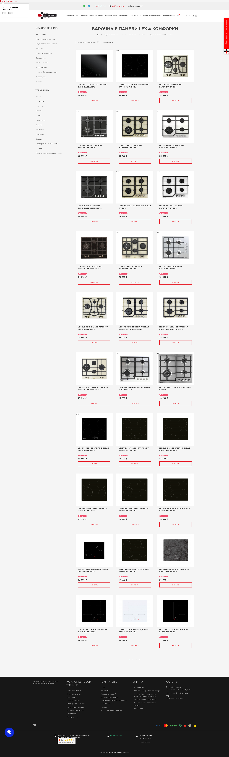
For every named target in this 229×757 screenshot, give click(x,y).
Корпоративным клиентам (46, 144)
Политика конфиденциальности (49, 153)
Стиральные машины (76, 707)
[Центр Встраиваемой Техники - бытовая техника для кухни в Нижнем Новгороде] (47, 16)
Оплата (39, 125)
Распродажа (72, 15)
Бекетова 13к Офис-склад (177, 693)
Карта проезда (75, 737)
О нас (38, 115)
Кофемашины (41, 67)
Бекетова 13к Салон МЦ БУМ (179, 690)
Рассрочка (138, 708)
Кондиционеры (42, 63)
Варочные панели (75, 694)
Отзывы (39, 148)
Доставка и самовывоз (110, 697)
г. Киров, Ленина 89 (175, 699)
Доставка (40, 134)
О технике (40, 101)
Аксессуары (41, 77)
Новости (39, 106)
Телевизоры (168, 15)
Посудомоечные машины (78, 704)
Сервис (39, 139)
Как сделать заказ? (108, 694)
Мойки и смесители (151, 15)
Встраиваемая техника (91, 15)
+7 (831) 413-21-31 (100, 6)
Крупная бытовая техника (116, 15)
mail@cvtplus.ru (118, 6)
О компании (105, 704)
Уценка (39, 81)
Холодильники (73, 700)
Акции (38, 97)
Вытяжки (135, 15)
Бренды (39, 111)
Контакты (40, 130)
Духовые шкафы (74, 691)
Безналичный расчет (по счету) (147, 691)
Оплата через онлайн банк (145, 699)
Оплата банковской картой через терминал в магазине (145, 695)
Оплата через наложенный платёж (145, 704)
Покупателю (41, 120)
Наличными (139, 687)
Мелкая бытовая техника (46, 72)
